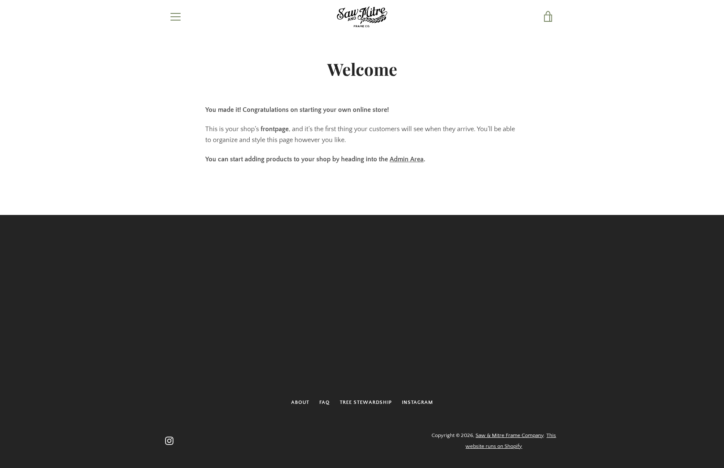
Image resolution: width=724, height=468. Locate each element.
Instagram (417, 402)
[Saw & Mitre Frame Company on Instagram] (169, 440)
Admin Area (407, 159)
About (300, 402)
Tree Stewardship (366, 402)
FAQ (324, 402)
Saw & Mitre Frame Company (509, 435)
